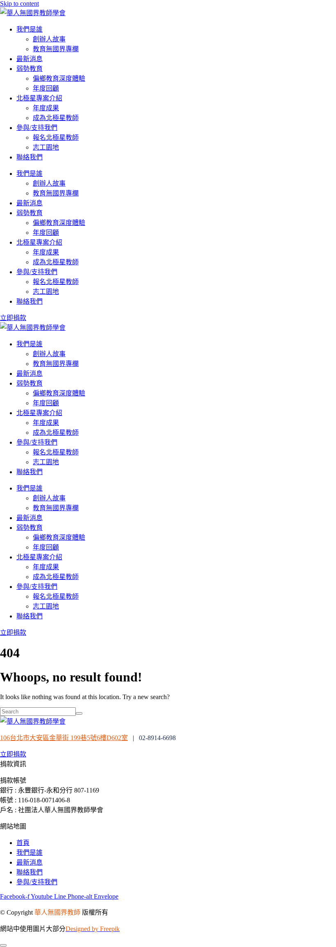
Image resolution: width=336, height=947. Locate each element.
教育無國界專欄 (56, 48)
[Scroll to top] (3, 945)
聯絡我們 (29, 157)
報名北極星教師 (56, 137)
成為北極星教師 (56, 117)
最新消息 (29, 58)
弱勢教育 (29, 68)
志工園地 (46, 147)
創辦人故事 (49, 39)
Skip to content (19, 3)
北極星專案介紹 (39, 98)
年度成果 (46, 107)
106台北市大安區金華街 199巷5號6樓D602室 (64, 737)
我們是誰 (29, 29)
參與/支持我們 (36, 127)
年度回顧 (46, 88)
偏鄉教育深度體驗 (59, 78)
